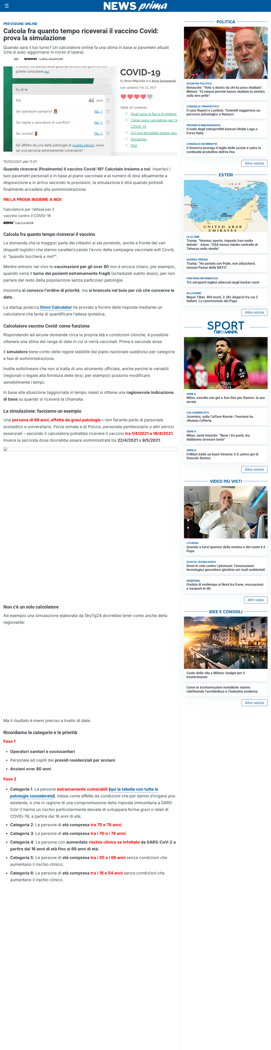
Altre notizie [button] (254, 163)
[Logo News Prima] (135, 6)
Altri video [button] (256, 600)
